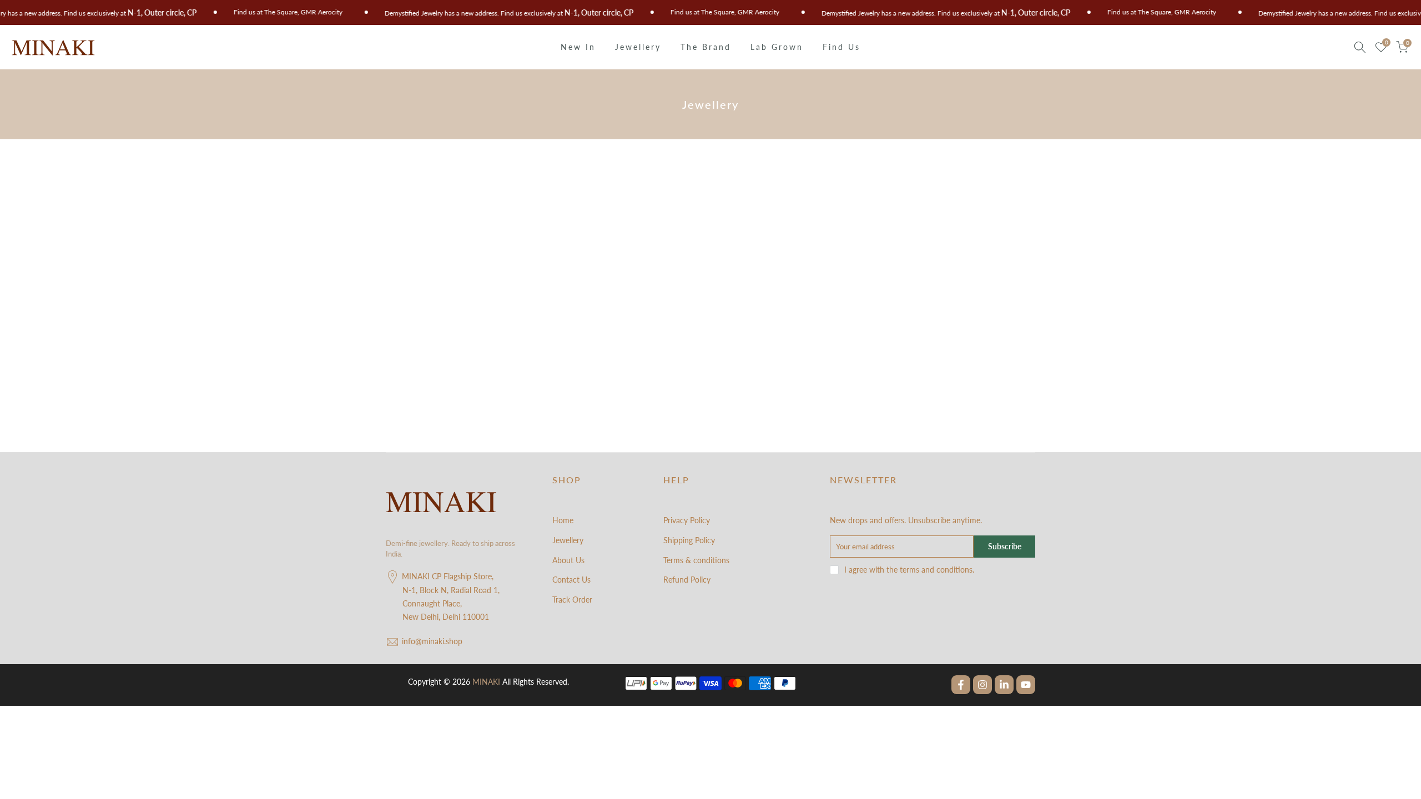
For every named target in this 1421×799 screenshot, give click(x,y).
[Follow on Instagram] (982, 684)
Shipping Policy (689, 540)
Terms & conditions (696, 560)
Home (562, 520)
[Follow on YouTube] (1025, 684)
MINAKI (486, 681)
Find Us (841, 47)
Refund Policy (686, 579)
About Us (568, 560)
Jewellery (638, 47)
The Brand (706, 47)
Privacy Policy (686, 520)
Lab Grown (776, 47)
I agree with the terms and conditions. (909, 569)
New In (578, 47)
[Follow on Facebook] (960, 684)
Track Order (572, 599)
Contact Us (571, 579)
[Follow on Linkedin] (1004, 684)
